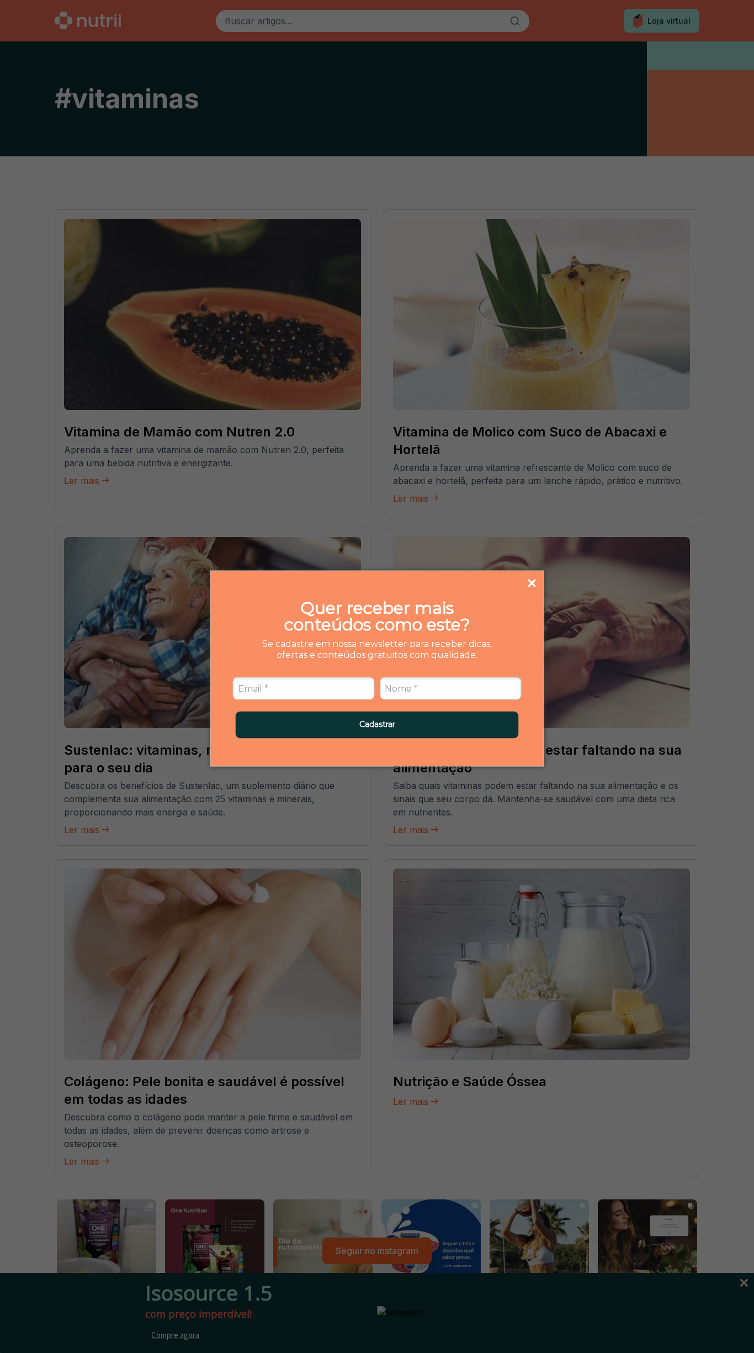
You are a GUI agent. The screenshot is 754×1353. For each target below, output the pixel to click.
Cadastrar (377, 724)
